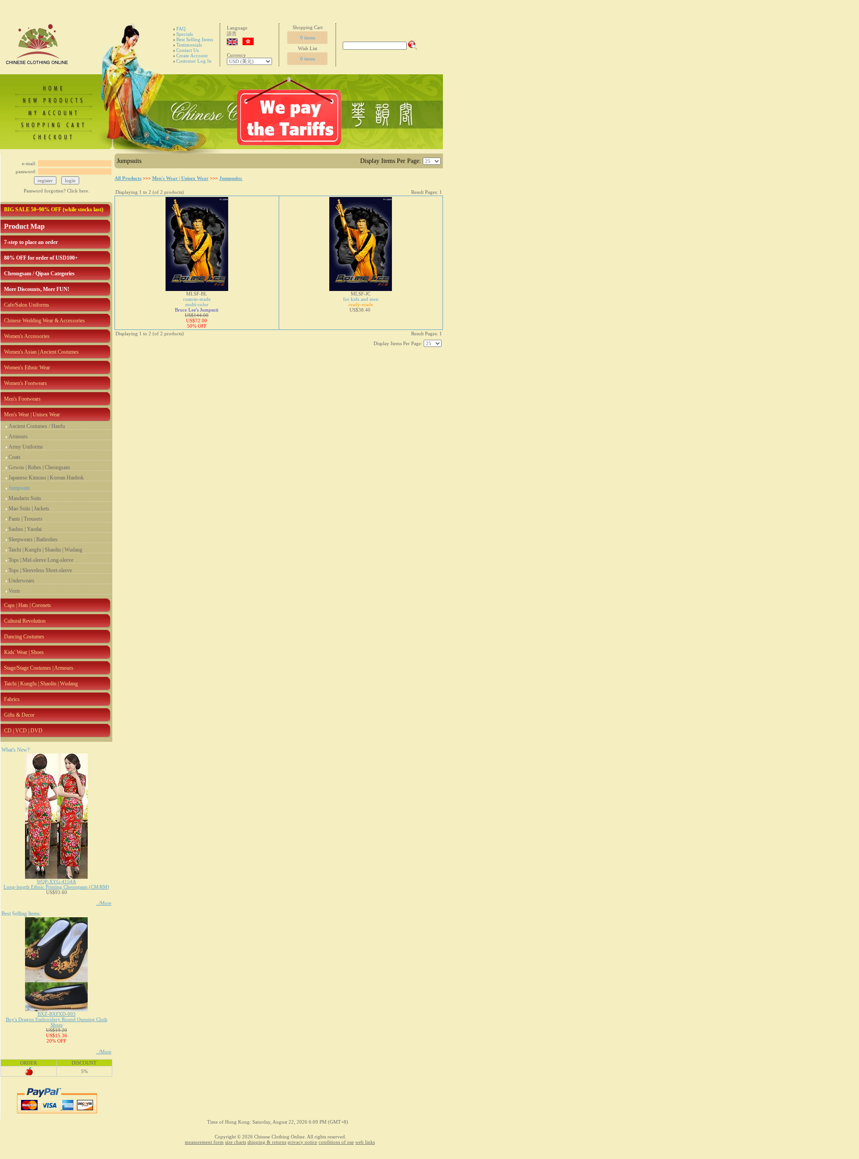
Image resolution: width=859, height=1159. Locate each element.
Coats (15, 457)
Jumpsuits (19, 488)
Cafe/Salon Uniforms (26, 305)
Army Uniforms (26, 447)
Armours (18, 436)
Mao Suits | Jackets (29, 508)
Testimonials (189, 44)
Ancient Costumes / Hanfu (37, 426)
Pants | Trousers (26, 519)
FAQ (181, 28)
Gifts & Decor (19, 715)
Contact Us (187, 50)
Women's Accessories (27, 336)
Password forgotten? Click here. (56, 190)
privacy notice (302, 1142)
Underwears (21, 580)
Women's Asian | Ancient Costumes (41, 352)
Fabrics (12, 699)
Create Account (192, 55)
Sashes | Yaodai (25, 529)
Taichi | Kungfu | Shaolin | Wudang (45, 550)
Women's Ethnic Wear (27, 367)
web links (365, 1142)
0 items (307, 37)
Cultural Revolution (25, 621)
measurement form (204, 1142)
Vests (14, 591)
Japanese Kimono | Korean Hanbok (46, 478)
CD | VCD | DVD (23, 730)
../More (103, 903)
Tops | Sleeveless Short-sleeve (40, 570)
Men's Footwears (22, 399)
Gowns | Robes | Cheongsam (39, 467)
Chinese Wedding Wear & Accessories (44, 320)
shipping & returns (266, 1142)
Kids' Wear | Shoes (24, 652)
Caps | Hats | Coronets (27, 605)
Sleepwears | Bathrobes (33, 539)
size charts (235, 1142)
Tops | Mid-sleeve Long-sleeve (41, 560)
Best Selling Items (194, 39)
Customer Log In (194, 61)
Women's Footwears (25, 383)
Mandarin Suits (25, 498)
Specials (184, 34)
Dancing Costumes (24, 636)
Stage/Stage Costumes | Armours (38, 668)
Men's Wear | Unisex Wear (32, 414)
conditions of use (336, 1142)
